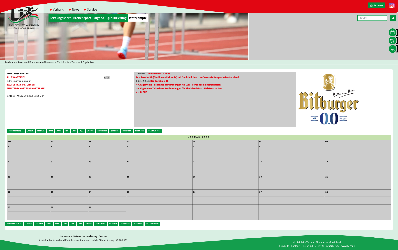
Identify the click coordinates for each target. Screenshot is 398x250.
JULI (81, 131)
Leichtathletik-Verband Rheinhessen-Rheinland (29, 62)
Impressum (66, 236)
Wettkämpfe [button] (138, 18)
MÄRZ (51, 131)
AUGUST (90, 131)
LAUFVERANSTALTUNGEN (21, 84)
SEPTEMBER (102, 131)
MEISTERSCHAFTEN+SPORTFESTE (26, 88)
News (75, 9)
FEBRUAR (40, 131)
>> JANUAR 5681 (154, 131)
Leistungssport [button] (60, 18)
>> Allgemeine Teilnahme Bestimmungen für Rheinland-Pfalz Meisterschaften (179, 88)
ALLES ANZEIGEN (16, 77)
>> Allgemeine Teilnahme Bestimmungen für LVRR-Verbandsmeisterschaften (178, 84)
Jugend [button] (99, 18)
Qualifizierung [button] (117, 18)
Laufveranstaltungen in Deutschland (219, 77)
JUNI (74, 131)
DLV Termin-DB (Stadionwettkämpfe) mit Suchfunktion (166, 77)
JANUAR (30, 131)
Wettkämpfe (63, 62)
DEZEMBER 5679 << (16, 131)
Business (378, 5)
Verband (58, 9)
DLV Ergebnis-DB (159, 81)
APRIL (59, 131)
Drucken (103, 236)
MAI (66, 131)
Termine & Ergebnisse (83, 62)
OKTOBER (114, 131)
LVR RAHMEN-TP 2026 (158, 73)
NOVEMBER (127, 131)
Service (92, 9)
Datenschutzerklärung (85, 236)
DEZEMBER (139, 131)
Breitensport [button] (82, 18)
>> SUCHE (141, 92)
